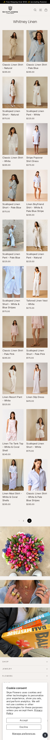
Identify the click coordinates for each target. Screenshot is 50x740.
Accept (24, 720)
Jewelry (7, 669)
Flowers (7, 676)
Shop (5, 661)
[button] (45, 735)
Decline (24, 727)
